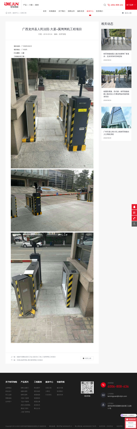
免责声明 (120, 426)
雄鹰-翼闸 (24, 394)
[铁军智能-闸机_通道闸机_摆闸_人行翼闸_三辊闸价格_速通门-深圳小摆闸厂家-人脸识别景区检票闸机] (11, 5)
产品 (25, 5)
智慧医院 (37, 398)
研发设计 (8, 391)
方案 (31, 5)
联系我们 (99, 11)
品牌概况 (8, 388)
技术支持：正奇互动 (106, 426)
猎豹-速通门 (25, 388)
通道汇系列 (24, 408)
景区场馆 (37, 391)
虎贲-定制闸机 (25, 405)
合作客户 (8, 401)
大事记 (47, 391)
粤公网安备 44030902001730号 (85, 426)
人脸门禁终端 (25, 412)
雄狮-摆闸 (24, 391)
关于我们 (61, 11)
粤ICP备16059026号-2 (64, 426)
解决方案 (60, 388)
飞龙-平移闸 (25, 401)
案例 (37, 5)
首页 (44, 11)
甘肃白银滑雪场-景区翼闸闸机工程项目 (30, 360)
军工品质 (8, 394)
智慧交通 (37, 401)
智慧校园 (37, 394)
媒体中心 (90, 11)
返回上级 (88, 358)
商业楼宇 (37, 388)
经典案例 (52, 11)
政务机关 (37, 405)
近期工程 (48, 388)
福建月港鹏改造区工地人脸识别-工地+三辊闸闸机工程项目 (36, 357)
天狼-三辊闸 (25, 398)
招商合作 (71, 11)
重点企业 (37, 408)
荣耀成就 (8, 398)
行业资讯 (48, 394)
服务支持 (80, 11)
